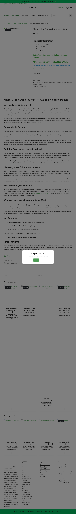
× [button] (52, 242)
